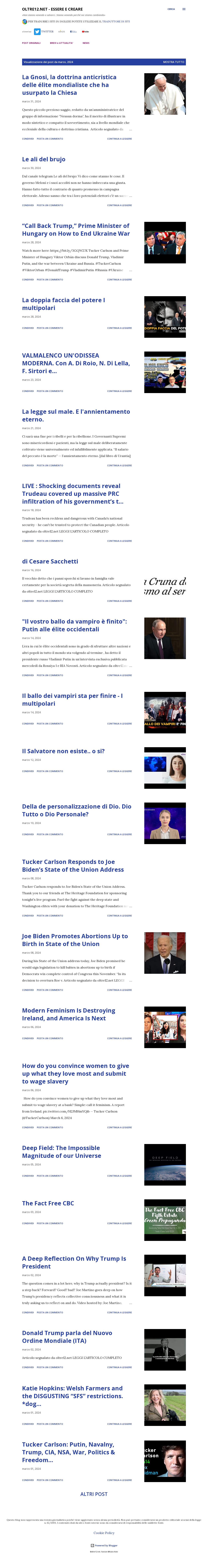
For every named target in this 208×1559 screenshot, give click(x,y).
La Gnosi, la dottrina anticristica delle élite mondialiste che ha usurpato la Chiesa (69, 85)
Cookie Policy (104, 1533)
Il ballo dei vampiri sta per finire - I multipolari (72, 699)
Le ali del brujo (43, 159)
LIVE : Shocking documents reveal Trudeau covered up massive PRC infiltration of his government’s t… (73, 493)
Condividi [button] (28, 138)
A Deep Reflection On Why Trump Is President (74, 1262)
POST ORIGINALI (31, 42)
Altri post (94, 1494)
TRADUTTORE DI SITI (116, 21)
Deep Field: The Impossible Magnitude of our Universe (61, 1152)
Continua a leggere (119, 138)
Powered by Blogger (105, 1545)
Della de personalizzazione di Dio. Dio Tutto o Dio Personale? (76, 810)
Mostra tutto (173, 62)
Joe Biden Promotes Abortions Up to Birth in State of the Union (75, 940)
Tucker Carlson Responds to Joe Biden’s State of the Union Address (73, 865)
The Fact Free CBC (48, 1203)
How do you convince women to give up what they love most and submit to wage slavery (75, 1073)
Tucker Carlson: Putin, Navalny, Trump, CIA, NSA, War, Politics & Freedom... (68, 1452)
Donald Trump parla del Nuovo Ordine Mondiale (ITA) (67, 1337)
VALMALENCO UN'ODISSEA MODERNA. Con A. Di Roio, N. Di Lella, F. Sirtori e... (76, 363)
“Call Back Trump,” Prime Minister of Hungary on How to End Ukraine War (76, 229)
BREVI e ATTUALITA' (61, 42)
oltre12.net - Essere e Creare (52, 9)
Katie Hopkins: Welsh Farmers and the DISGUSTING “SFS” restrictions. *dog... (72, 1396)
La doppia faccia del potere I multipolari (63, 304)
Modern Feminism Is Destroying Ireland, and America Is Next (68, 1014)
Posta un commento (50, 138)
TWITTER (47, 31)
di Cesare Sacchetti (50, 561)
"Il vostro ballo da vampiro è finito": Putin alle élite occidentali (74, 625)
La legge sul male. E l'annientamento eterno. (76, 415)
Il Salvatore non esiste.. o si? (63, 751)
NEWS (86, 42)
